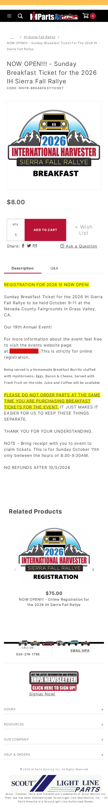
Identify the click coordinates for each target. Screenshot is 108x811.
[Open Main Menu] (9, 16)
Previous (15, 570)
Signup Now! (42, 693)
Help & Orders (17, 754)
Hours (10, 709)
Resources (14, 724)
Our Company (16, 739)
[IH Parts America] (54, 15)
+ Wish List (84, 230)
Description (23, 268)
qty (15, 224)
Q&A (54, 268)
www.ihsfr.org (24, 351)
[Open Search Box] (20, 16)
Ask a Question (80, 246)
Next (93, 570)
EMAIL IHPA (80, 650)
